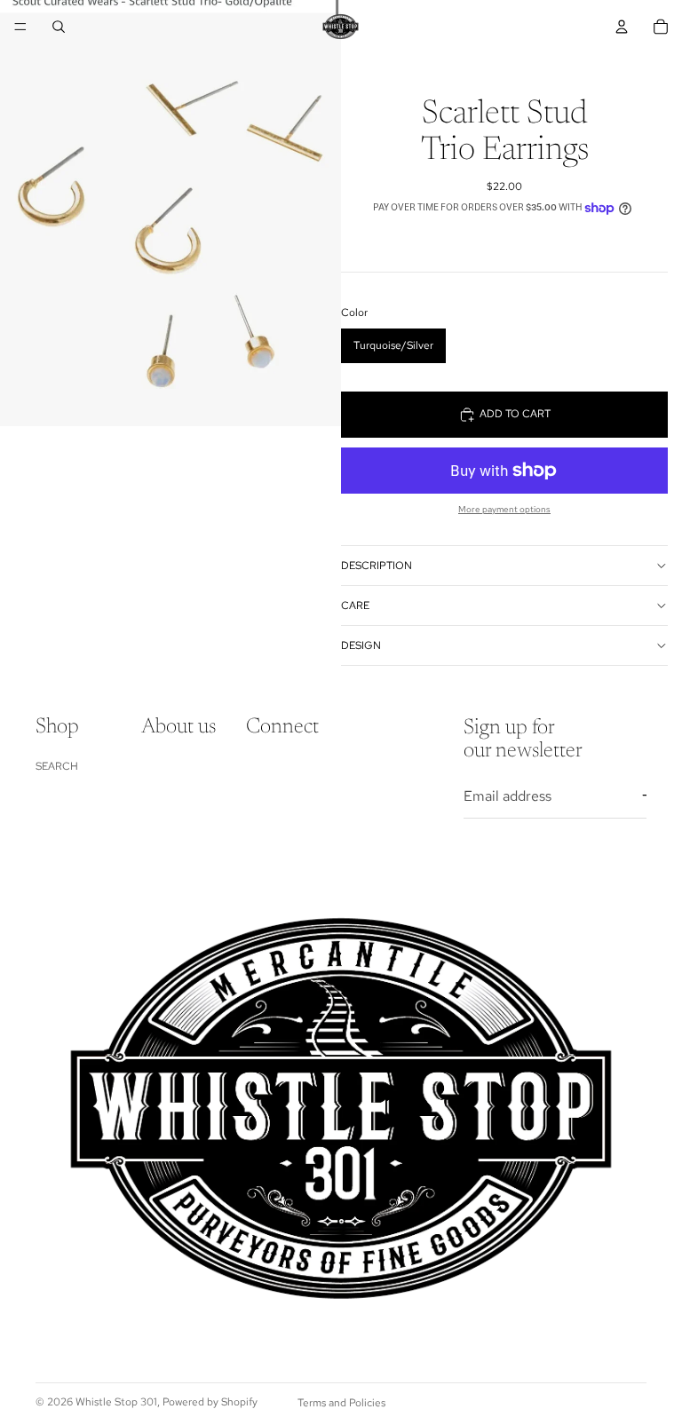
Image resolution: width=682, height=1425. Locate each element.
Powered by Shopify (210, 1402)
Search (57, 765)
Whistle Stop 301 (116, 1402)
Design (361, 645)
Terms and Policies (341, 1403)
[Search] (58, 26)
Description (376, 565)
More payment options (504, 509)
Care (355, 605)
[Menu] (20, 26)
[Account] (621, 26)
